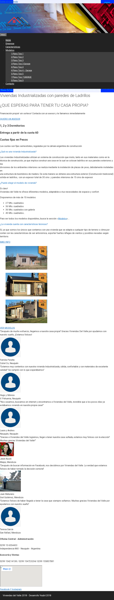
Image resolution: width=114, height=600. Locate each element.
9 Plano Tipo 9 (17, 80)
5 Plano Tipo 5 (17, 74)
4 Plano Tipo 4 (17, 67)
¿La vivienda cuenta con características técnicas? (24, 224)
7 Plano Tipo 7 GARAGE (21, 77)
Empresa (10, 43)
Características (13, 47)
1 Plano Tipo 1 (17, 54)
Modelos (10, 50)
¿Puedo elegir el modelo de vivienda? (18, 183)
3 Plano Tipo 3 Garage (20, 64)
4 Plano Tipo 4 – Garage (21, 70)
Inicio (8, 40)
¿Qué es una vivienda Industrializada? (18, 151)
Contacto (10, 83)
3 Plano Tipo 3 (17, 60)
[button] (57, 151)
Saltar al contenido (9, 1)
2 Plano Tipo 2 (17, 57)
